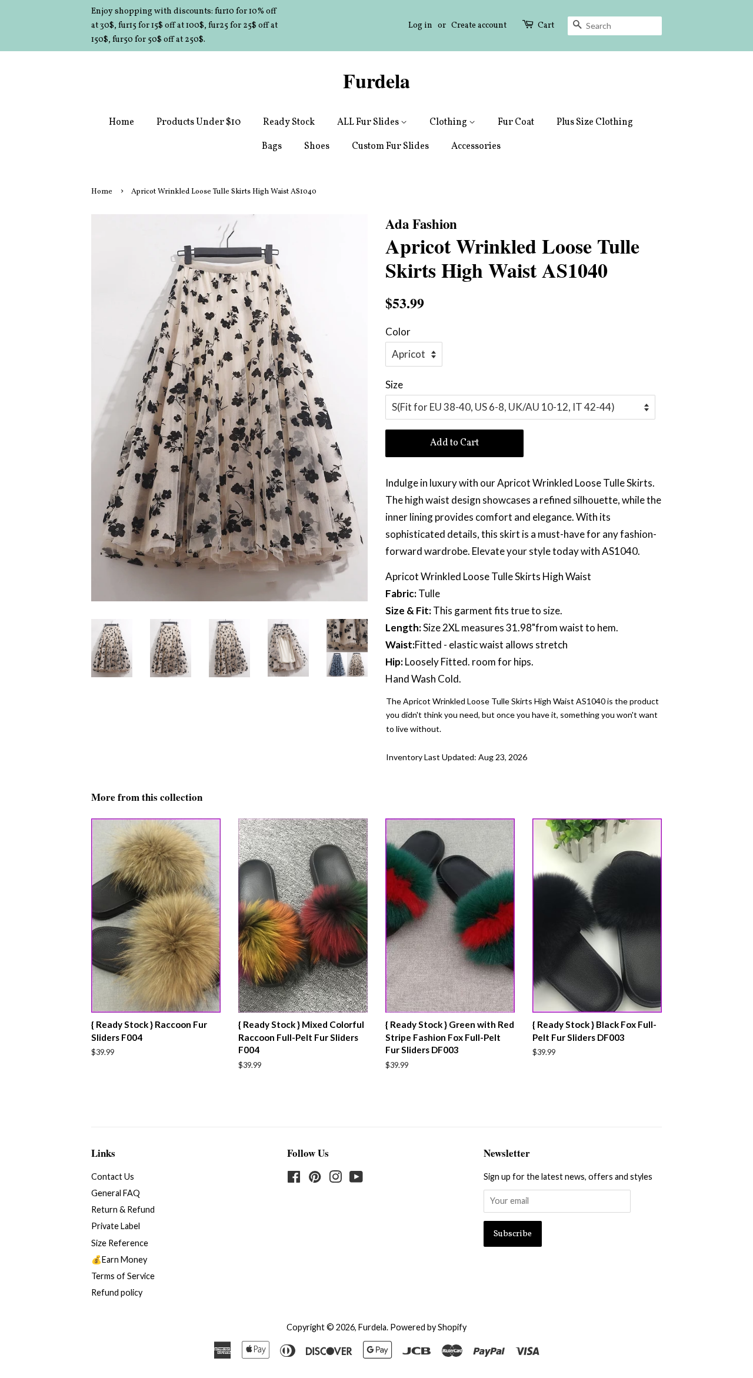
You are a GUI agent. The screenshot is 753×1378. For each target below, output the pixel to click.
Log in (420, 25)
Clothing (449, 122)
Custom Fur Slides (390, 146)
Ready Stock (289, 122)
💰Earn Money (119, 1259)
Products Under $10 (198, 122)
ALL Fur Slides (369, 122)
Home (121, 122)
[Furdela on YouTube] (356, 1179)
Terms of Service (123, 1276)
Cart (546, 25)
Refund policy (116, 1292)
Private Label (115, 1226)
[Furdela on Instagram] (335, 1179)
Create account (479, 25)
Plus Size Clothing (595, 122)
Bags (272, 146)
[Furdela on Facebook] (294, 1179)
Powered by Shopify (428, 1327)
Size (394, 384)
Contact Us (112, 1176)
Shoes (316, 146)
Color (398, 331)
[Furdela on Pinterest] (314, 1179)
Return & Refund (123, 1209)
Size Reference (119, 1243)
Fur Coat (516, 122)
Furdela (376, 81)
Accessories (476, 146)
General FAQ (115, 1193)
